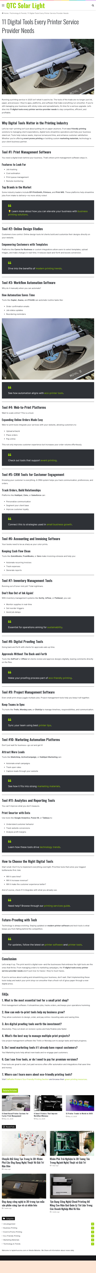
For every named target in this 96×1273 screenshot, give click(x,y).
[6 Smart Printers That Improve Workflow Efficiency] (48, 1103)
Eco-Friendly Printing (11, 1236)
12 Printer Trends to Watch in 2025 (79, 1113)
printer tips (45, 725)
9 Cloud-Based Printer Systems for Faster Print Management (15, 1114)
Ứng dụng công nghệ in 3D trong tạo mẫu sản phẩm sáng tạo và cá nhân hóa (23, 1203)
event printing (49, 460)
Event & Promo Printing (12, 1232)
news (68, 1250)
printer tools (75, 944)
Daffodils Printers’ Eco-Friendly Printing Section (27, 1079)
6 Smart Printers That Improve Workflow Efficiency (45, 1114)
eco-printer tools (53, 393)
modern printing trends (49, 268)
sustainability (54, 627)
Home (5, 13)
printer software (54, 944)
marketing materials (48, 786)
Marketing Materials (11, 1240)
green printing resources (76, 1079)
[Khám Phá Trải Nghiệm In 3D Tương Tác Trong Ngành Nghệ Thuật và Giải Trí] (72, 1143)
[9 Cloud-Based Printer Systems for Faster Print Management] (16, 1103)
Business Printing (10, 1228)
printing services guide (57, 905)
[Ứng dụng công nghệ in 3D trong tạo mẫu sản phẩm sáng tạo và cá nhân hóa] (24, 1186)
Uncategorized (9, 1224)
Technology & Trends (18, 13)
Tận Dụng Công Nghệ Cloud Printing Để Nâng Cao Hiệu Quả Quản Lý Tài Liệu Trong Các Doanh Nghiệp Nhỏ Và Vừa (71, 1205)
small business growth (59, 524)
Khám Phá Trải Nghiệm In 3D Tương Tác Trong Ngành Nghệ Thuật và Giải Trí (70, 1160)
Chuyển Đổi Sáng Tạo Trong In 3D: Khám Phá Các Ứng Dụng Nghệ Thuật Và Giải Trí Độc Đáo (23, 1162)
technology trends (50, 847)
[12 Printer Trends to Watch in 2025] (80, 1103)
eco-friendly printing (60, 678)
